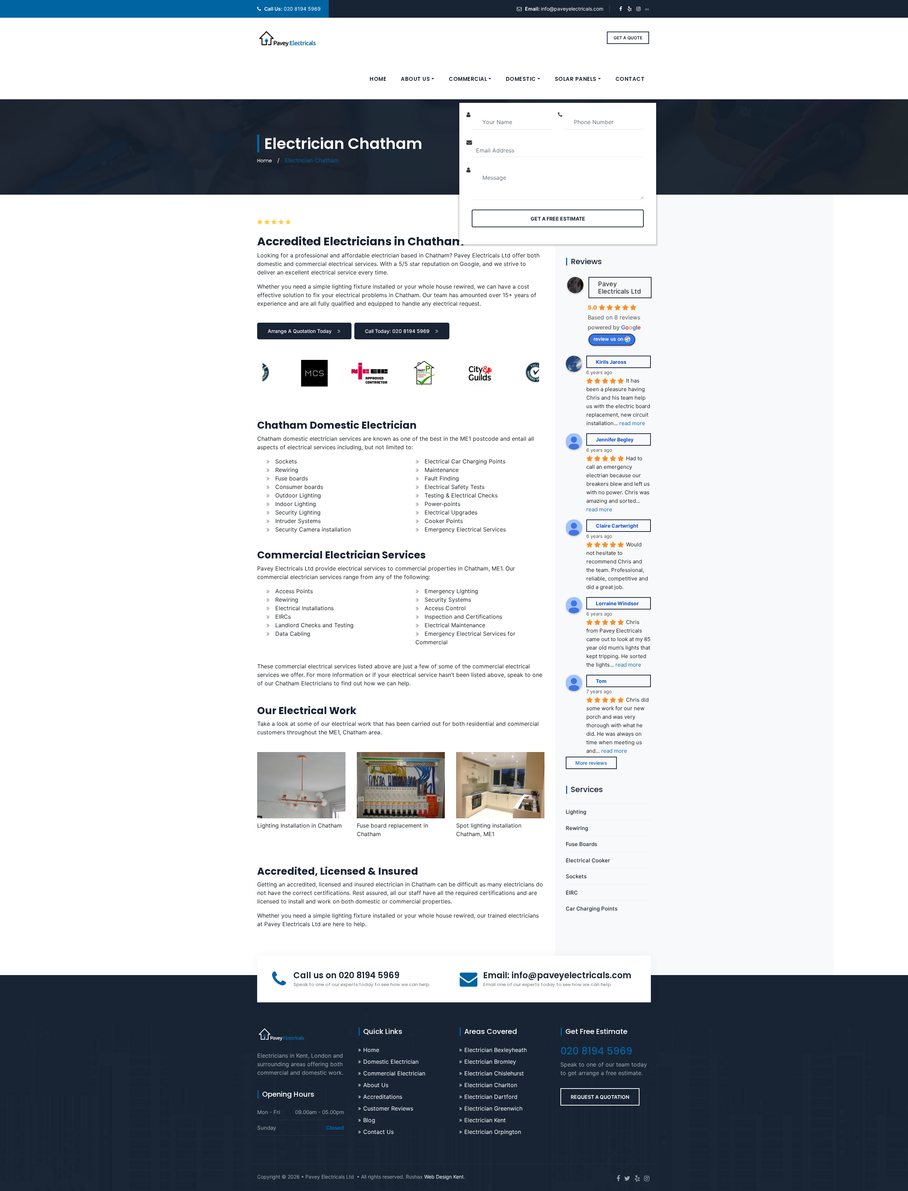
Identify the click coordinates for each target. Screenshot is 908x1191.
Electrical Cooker (588, 860)
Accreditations (382, 1096)
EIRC (572, 892)
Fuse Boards (581, 844)
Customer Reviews (388, 1108)
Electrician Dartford (490, 1096)
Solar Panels (576, 79)
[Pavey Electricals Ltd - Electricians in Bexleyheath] (287, 37)
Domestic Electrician (391, 1061)
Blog (369, 1120)
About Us (415, 79)
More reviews (591, 763)
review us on (608, 339)
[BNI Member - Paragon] (647, 8)
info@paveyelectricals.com (572, 9)
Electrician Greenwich (493, 1108)
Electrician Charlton (490, 1085)
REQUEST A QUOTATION (600, 1097)
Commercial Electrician (394, 1073)
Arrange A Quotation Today (300, 331)
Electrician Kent (485, 1120)
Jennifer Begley (614, 439)
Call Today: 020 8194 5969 (397, 331)
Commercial (468, 79)
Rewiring (577, 828)
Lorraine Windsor (617, 603)
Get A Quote (628, 37)
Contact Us (378, 1131)
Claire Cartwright (617, 526)
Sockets (576, 876)
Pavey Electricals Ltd (619, 287)
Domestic (521, 79)
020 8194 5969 (302, 9)
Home (378, 79)
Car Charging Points (592, 908)
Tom (601, 681)
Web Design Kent (444, 1177)
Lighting (576, 811)
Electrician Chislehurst (494, 1073)
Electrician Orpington (492, 1131)
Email (557, 975)
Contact (630, 79)
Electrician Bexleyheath (495, 1049)
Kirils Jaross (611, 362)
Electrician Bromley (490, 1061)
